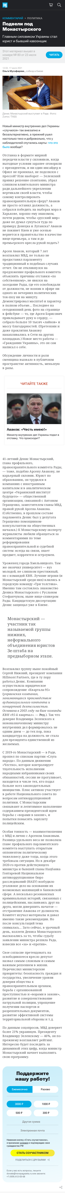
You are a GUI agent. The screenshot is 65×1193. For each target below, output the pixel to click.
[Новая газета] (6, 5)
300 (45, 1112)
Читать (54, 54)
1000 (45, 1104)
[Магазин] (51, 5)
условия (24, 1143)
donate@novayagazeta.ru (19, 1173)
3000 (18, 1104)
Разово (45, 1089)
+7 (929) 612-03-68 (16, 1176)
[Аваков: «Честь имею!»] (34, 410)
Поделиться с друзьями (30, 1159)
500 (18, 1112)
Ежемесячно (20, 1089)
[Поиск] (59, 5)
